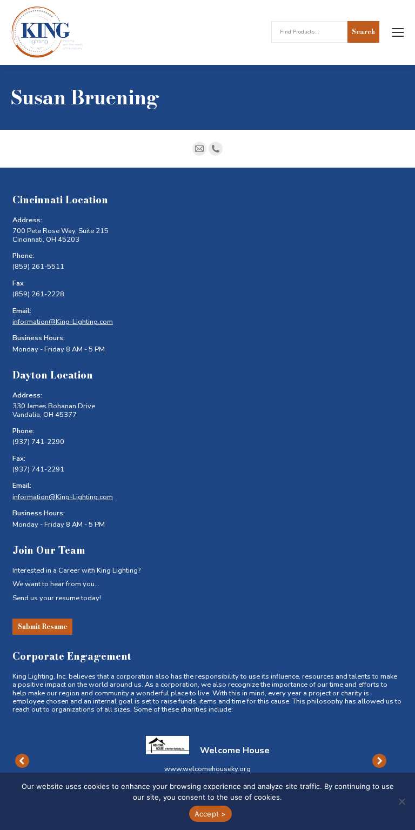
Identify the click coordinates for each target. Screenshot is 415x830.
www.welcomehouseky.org (207, 769)
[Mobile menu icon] (397, 32)
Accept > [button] (210, 813)
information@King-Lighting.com (62, 322)
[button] (22, 761)
